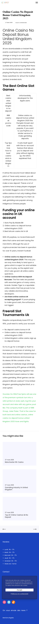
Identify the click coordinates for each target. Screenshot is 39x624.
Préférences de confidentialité (19, 594)
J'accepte (19, 590)
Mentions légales (8, 618)
